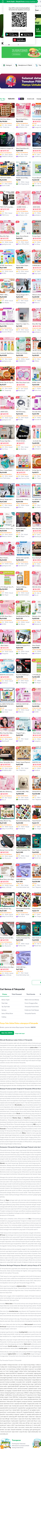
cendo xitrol (28, 1427)
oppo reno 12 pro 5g (25, 1419)
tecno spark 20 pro (5, 1423)
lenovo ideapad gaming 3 (8, 1393)
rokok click (10, 1427)
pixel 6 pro (3, 1412)
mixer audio (3, 1386)
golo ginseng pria (35, 1429)
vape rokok (15, 1431)
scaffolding (8, 1395)
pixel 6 (15, 1408)
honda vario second (18, 1406)
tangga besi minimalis (34, 1397)
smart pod (3, 1425)
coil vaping (26, 1429)
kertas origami (4, 1397)
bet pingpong (23, 1377)
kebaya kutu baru (13, 1364)
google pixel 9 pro (31, 1408)
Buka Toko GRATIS (7, 1033)
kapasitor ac (21, 1373)
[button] (7, 65)
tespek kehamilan (16, 1429)
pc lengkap (8, 1390)
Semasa (4, 1010)
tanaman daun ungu (27, 1384)
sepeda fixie (21, 1408)
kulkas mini (4, 1367)
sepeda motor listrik (20, 1403)
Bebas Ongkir (6, 999)
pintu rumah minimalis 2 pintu (8, 1388)
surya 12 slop (23, 1431)
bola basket (27, 1380)
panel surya (20, 1393)
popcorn (31, 1369)
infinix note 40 (29, 1406)
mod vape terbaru (5, 1421)
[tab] (11, 99)
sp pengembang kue (15, 1384)
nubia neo (32, 1416)
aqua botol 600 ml (11, 1373)
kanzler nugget (14, 1371)
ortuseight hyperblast (6, 1377)
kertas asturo (23, 1397)
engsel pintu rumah (32, 1403)
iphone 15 (19, 1412)
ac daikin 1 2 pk (26, 1367)
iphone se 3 (29, 1425)
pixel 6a (2, 1414)
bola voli (16, 1377)
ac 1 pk (21, 1364)
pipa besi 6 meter (34, 1386)
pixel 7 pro (8, 1410)
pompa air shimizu (27, 1401)
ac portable (3, 1364)
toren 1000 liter (13, 1397)
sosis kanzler (29, 1373)
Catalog (4, 1017)
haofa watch (14, 1421)
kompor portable (10, 1382)
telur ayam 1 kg (8, 1375)
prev (3, 26)
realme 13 (23, 1414)
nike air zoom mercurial (20, 1375)
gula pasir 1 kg (24, 1386)
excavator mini (20, 1382)
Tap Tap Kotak (6, 1006)
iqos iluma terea (20, 1425)
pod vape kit (4, 1416)
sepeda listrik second (6, 1408)
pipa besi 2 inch (32, 1395)
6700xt (26, 1393)
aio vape (7, 1429)
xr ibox (4, 1427)
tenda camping (19, 1380)
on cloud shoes (11, 1369)
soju (1, 1371)
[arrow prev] (2, 65)
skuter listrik (16, 1410)
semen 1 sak (7, 1406)
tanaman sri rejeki (8, 1399)
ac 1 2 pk (6, 1371)
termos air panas (23, 1388)
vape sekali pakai (33, 1431)
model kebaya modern (14, 1367)
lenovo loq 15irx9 (27, 1390)
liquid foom (22, 1421)
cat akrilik (28, 1382)
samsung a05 (13, 1416)
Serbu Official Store (7, 1013)
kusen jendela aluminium (31, 1399)
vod (31, 1423)
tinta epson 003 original (14, 1401)
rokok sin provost (6, 1431)
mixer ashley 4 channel (12, 1414)
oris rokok (21, 1427)
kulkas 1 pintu (23, 1371)
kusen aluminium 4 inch (7, 1403)
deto (16, 1427)
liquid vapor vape (23, 1416)
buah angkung (32, 1371)
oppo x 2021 (10, 1425)
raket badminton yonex (7, 1380)
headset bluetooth (28, 1412)
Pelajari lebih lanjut (20, 1033)
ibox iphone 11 (25, 1410)
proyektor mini (18, 1399)
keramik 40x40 (16, 1390)
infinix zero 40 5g (24, 1423)
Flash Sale (5, 1003)
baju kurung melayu (29, 1364)
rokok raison (14, 1419)
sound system (11, 1412)
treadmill (30, 1375)
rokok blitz (15, 1423)
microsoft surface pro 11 (19, 1395)
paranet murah (33, 1388)
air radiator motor (35, 1410)
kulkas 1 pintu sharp (22, 1369)
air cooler (2, 1369)
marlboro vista (36, 1419)
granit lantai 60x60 (13, 1386)
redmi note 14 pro (32, 1421)
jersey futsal (32, 1377)
